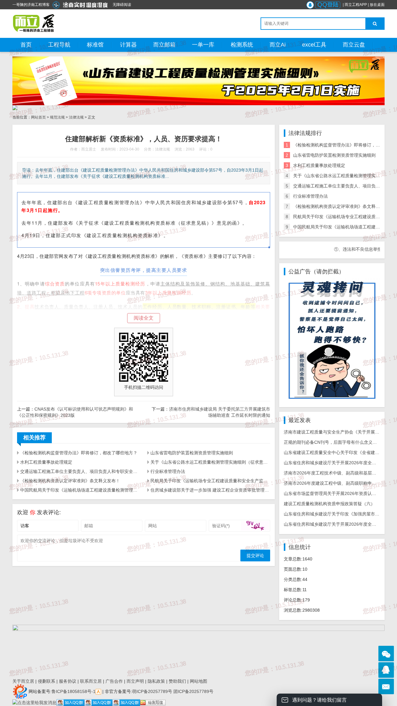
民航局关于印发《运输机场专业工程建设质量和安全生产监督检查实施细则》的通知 (210, 480)
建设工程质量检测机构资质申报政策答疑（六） (329, 503)
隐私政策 (156, 681)
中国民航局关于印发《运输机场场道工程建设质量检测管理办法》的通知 (80, 490)
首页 (26, 45)
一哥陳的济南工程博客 (31, 4)
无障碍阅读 (122, 4)
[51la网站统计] (98, 691)
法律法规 (76, 117)
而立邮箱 (164, 45)
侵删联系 (46, 681)
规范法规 (57, 117)
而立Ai (278, 45)
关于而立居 (23, 681)
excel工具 (314, 45)
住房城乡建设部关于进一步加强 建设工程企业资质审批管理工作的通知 (210, 490)
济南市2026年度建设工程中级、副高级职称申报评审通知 (339, 483)
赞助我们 (177, 681)
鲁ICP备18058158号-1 (73, 691)
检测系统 (242, 45)
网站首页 (38, 117)
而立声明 (135, 681)
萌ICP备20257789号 (152, 691)
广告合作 (114, 681)
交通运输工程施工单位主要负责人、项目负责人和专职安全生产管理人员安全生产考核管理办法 (80, 471)
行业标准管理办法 (167, 471)
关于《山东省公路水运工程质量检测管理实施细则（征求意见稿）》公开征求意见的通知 (210, 462)
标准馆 (95, 45)
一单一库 (203, 45)
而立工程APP (356, 4)
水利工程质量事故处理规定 (46, 462)
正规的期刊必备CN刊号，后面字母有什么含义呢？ (332, 442)
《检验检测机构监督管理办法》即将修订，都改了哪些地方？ (78, 452)
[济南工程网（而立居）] (34, 23)
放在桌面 (377, 4)
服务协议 (67, 681)
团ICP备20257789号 (192, 691)
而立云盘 (354, 45)
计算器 (128, 45)
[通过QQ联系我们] (386, 670)
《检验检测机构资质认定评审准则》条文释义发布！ (70, 480)
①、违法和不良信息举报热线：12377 (355, 249)
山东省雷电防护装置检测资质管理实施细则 (191, 452)
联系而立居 (91, 681)
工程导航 (59, 45)
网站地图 (198, 681)
